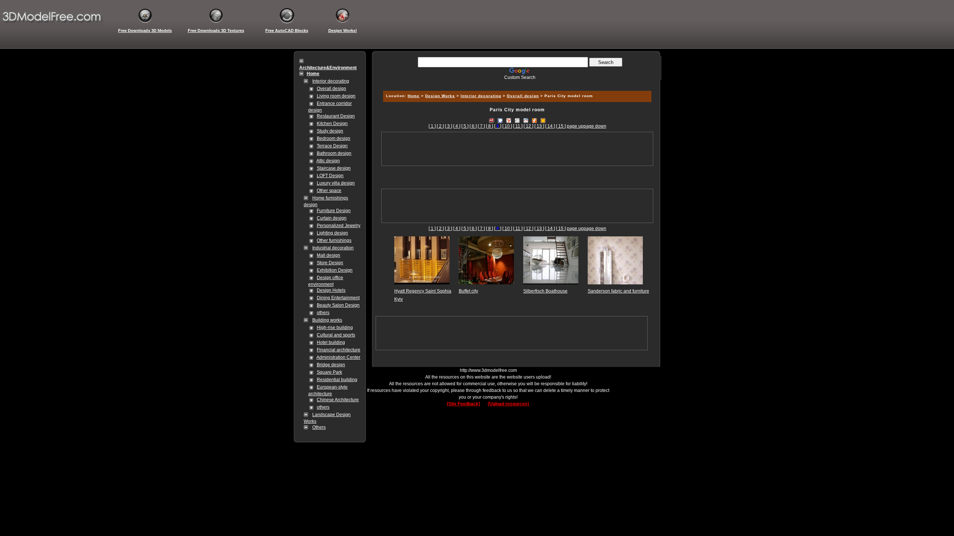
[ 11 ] (517, 126)
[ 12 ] (528, 126)
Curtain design (332, 218)
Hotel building (331, 342)
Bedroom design (333, 138)
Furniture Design (334, 210)
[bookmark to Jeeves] (491, 120)
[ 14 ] (550, 126)
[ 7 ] (481, 126)
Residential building (337, 379)
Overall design (331, 88)
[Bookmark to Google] (500, 120)
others (323, 312)
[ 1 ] (432, 126)
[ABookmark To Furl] (534, 120)
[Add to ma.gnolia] (543, 120)
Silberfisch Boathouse (545, 291)
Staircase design (334, 168)
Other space (329, 190)
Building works (327, 320)
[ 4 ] (456, 126)
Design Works (440, 96)
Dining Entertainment (338, 297)
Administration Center (338, 357)
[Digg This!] (517, 120)
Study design (330, 131)
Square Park (329, 372)
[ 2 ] (440, 126)
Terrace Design (332, 146)
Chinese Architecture (338, 399)
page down (595, 126)
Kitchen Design (332, 123)
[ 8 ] (489, 126)
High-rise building (335, 327)
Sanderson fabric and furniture (618, 291)
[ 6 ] (473, 126)
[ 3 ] (448, 126)
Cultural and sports (336, 335)
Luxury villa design (336, 183)
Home (414, 96)
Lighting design (332, 233)
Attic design (328, 160)
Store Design (330, 262)
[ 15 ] (561, 126)
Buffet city (468, 291)
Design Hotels (331, 290)
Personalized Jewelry (338, 225)
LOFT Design (330, 175)
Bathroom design (334, 153)
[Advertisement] (516, 83)
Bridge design (331, 364)
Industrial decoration (333, 248)
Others (319, 427)
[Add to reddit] (526, 120)
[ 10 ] (507, 126)
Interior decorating (330, 81)
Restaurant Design (336, 116)
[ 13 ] (539, 126)
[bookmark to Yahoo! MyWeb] (508, 120)
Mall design (328, 255)
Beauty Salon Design (338, 305)
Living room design (336, 96)
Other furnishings (334, 240)
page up (575, 126)
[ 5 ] (464, 126)
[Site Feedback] (463, 403)
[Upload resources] (509, 403)
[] (497, 126)
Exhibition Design (335, 270)
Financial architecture (338, 349)
